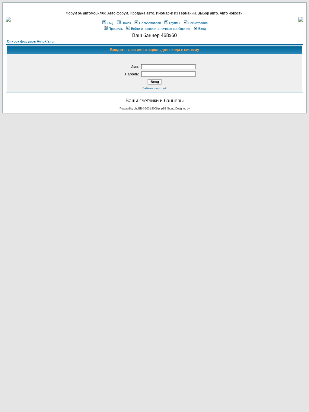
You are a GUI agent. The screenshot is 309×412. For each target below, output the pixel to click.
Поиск (126, 23)
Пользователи (150, 23)
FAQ (110, 23)
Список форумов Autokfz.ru (30, 41)
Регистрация (198, 23)
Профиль (116, 28)
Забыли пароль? (154, 88)
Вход (202, 28)
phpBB (138, 108)
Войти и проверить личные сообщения (160, 28)
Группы (174, 23)
